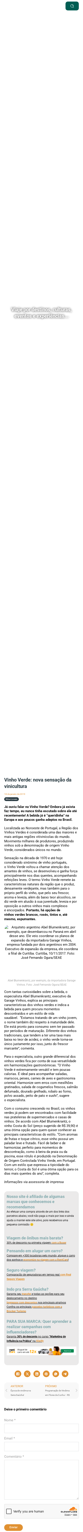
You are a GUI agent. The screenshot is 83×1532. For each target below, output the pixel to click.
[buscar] (72, 6)
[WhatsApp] (55, 1374)
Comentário (14, 1457)
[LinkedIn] (36, 1374)
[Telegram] (65, 1374)
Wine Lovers (11, 799)
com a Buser (58, 1242)
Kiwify (40, 1341)
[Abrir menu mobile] (50, 6)
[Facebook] (18, 1374)
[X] (27, 1374)
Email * (9, 1438)
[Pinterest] (46, 1374)
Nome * (9, 1420)
